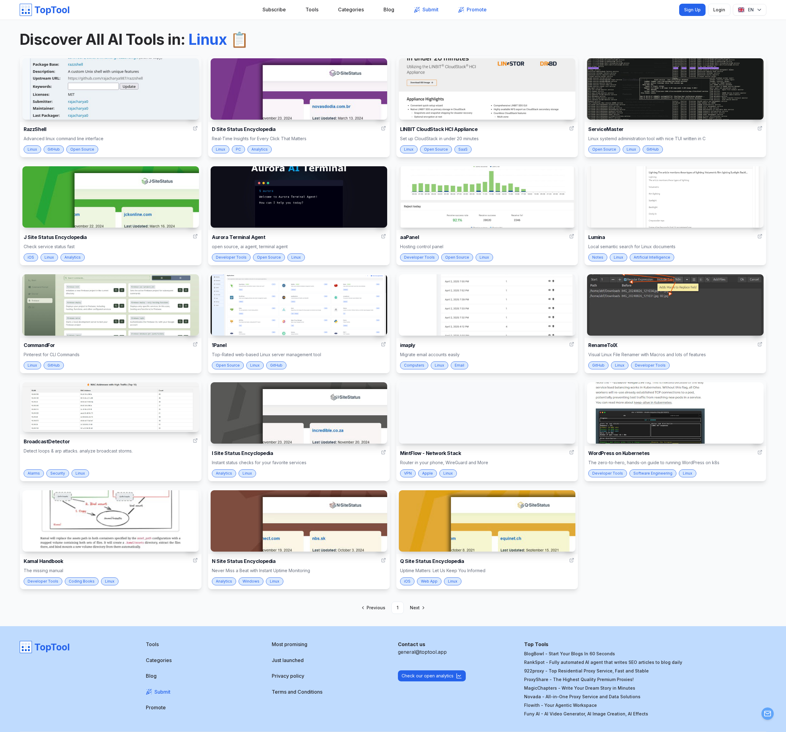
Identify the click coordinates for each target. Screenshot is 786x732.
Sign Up (692, 9)
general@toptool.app (422, 652)
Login (719, 9)
